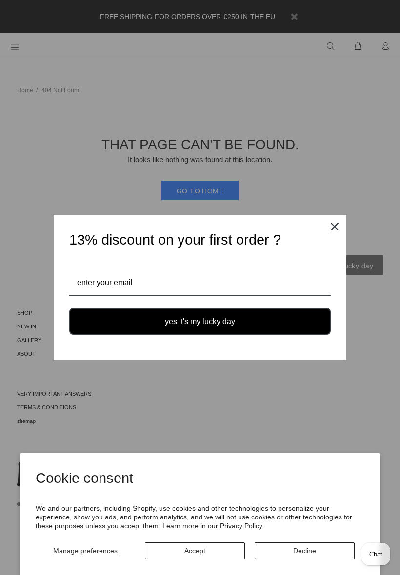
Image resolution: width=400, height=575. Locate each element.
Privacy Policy (241, 526)
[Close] (334, 226)
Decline (304, 551)
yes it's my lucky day (200, 321)
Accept (194, 551)
